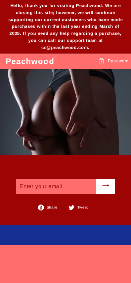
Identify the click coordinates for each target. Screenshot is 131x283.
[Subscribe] (105, 186)
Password (118, 60)
